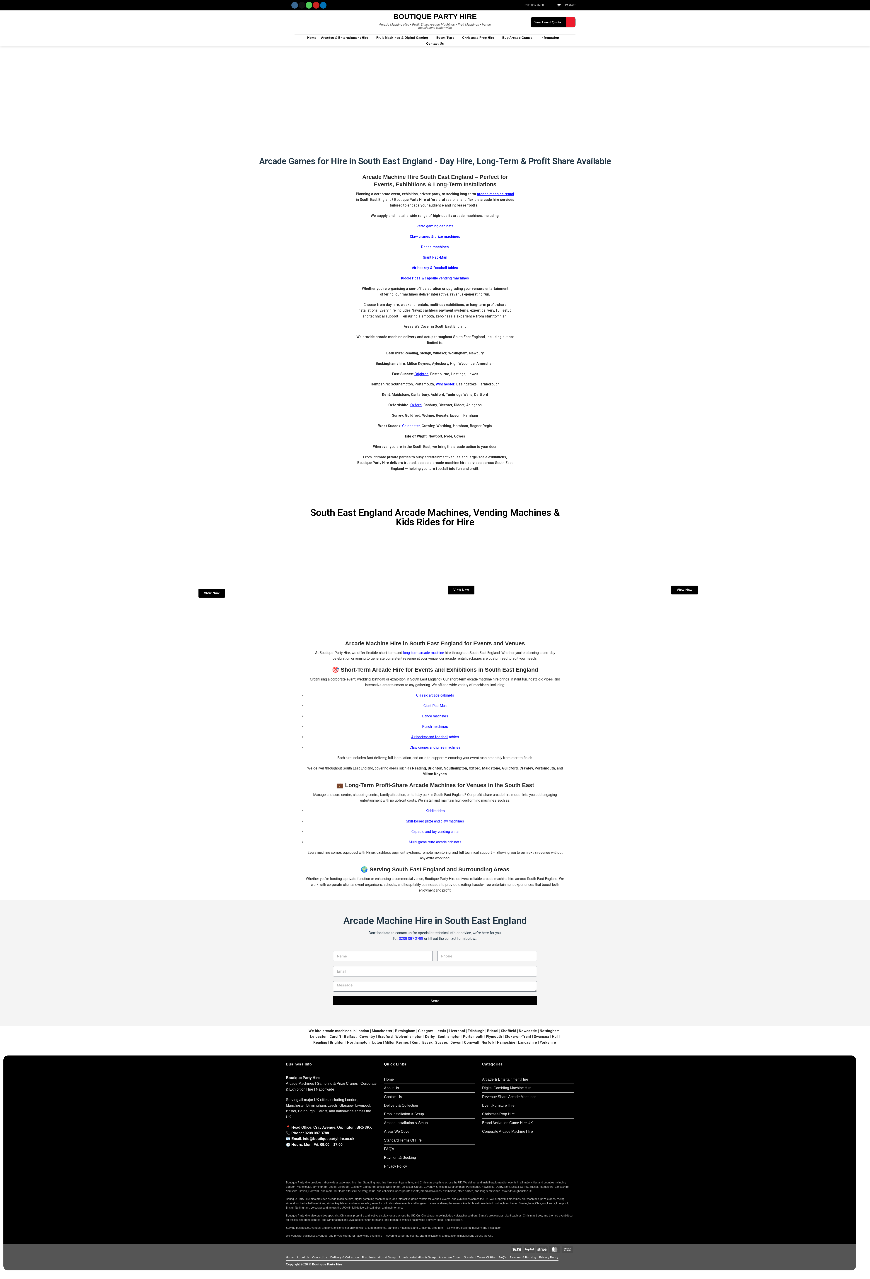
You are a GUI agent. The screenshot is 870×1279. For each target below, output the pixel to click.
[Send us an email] (302, 5)
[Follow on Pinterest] (316, 5)
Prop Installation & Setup (404, 1114)
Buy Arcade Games (517, 37)
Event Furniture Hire (498, 1105)
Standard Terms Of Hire (403, 1140)
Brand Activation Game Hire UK (507, 1123)
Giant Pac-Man (435, 706)
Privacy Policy (395, 1166)
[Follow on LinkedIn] (323, 5)
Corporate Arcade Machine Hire (507, 1131)
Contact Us (435, 43)
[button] (550, 5)
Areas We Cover (397, 1131)
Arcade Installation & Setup (406, 1123)
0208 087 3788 (411, 938)
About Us (391, 1088)
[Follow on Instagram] (294, 5)
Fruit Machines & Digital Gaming (402, 37)
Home (311, 37)
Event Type (445, 37)
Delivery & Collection (401, 1105)
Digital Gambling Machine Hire (507, 1088)
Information (550, 37)
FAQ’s (389, 1149)
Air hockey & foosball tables (435, 268)
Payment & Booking (400, 1157)
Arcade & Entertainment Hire (505, 1079)
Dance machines (435, 247)
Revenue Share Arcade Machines (509, 1097)
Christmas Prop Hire (478, 37)
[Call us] (309, 5)
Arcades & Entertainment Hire (344, 37)
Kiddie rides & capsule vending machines (435, 278)
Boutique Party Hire (435, 16)
